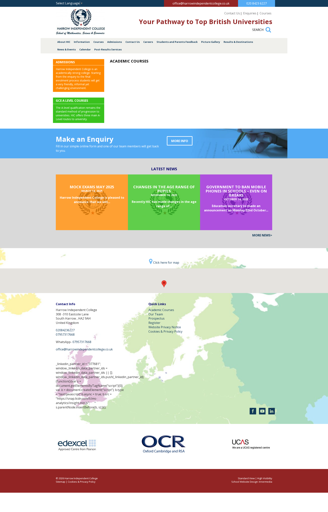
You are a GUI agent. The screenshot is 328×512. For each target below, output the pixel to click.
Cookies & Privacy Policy (165, 331)
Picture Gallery (210, 42)
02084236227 (65, 330)
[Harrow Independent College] (80, 34)
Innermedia (265, 481)
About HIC (63, 42)
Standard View (246, 478)
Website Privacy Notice (164, 327)
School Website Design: (244, 481)
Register (154, 323)
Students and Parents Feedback (177, 42)
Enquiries (249, 13)
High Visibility (264, 478)
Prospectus (156, 318)
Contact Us (232, 13)
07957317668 (65, 334)
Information (82, 42)
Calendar (85, 49)
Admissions (114, 42)
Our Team (155, 314)
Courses (265, 13)
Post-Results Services (108, 49)
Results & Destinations (238, 42)
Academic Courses (161, 310)
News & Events (66, 49)
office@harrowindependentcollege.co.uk (201, 3)
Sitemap (60, 481)
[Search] (268, 28)
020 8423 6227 (256, 3)
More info (179, 141)
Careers (148, 42)
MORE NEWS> (262, 235)
